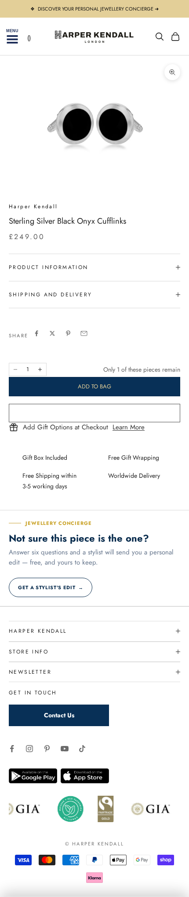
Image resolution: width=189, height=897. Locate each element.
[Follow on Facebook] (11, 748)
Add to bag (94, 386)
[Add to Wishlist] (94, 413)
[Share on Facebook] (36, 333)
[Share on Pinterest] (68, 333)
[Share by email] (83, 333)
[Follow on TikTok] (82, 748)
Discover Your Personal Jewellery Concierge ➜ (98, 8)
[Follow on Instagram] (29, 748)
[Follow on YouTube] (64, 748)
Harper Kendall (33, 206)
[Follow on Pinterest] (47, 748)
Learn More (129, 427)
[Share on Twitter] (52, 333)
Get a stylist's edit (50, 587)
